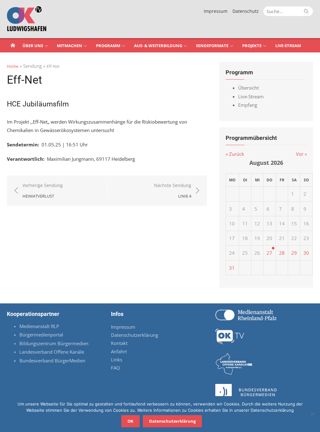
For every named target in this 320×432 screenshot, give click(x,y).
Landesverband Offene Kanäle (52, 352)
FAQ (115, 368)
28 (282, 253)
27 (269, 253)
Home (12, 66)
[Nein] (312, 414)
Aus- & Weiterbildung (158, 45)
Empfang (247, 105)
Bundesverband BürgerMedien (52, 360)
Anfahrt (119, 351)
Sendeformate (212, 45)
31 (232, 268)
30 (306, 253)
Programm (108, 45)
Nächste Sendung (172, 190)
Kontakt (119, 343)
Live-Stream (288, 45)
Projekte (252, 45)
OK (130, 421)
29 (294, 253)
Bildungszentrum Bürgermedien (54, 343)
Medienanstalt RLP (39, 326)
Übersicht (248, 88)
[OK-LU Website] (13, 45)
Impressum (216, 11)
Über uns (32, 45)
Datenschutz (245, 11)
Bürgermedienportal (41, 334)
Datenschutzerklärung (134, 335)
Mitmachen (69, 45)
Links (116, 359)
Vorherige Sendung (42, 190)
